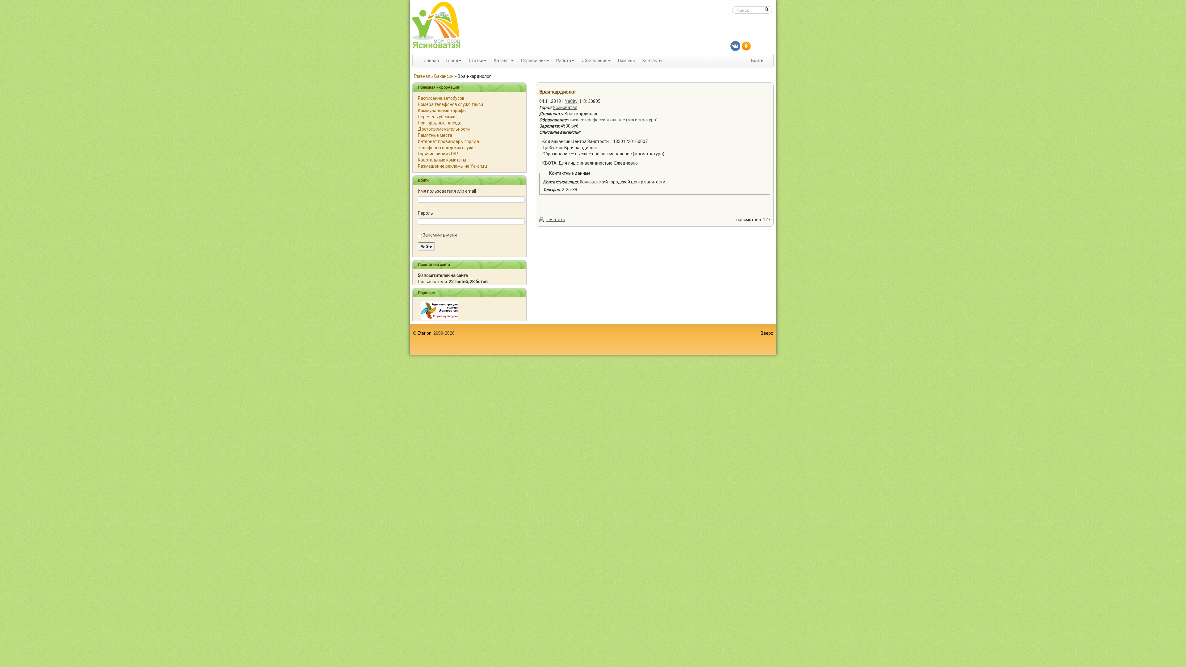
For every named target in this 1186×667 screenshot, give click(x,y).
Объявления (595, 60)
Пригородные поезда (439, 122)
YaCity (571, 101)
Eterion (424, 333)
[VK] (735, 45)
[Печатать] (542, 219)
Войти (757, 60)
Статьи (476, 60)
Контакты (652, 60)
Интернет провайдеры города (448, 141)
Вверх (767, 333)
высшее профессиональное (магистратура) (613, 119)
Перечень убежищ (437, 116)
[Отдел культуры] (439, 310)
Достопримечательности (444, 129)
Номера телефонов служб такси (450, 104)
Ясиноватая (565, 107)
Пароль (425, 213)
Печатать (555, 219)
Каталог (502, 60)
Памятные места (435, 135)
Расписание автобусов (441, 98)
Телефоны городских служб (446, 147)
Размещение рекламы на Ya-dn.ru (452, 166)
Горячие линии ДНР (438, 153)
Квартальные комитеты (442, 159)
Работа (563, 60)
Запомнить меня (440, 235)
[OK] (746, 45)
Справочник (533, 60)
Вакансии (444, 76)
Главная (431, 60)
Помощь (626, 60)
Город (452, 60)
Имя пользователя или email (447, 191)
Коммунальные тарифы (442, 110)
